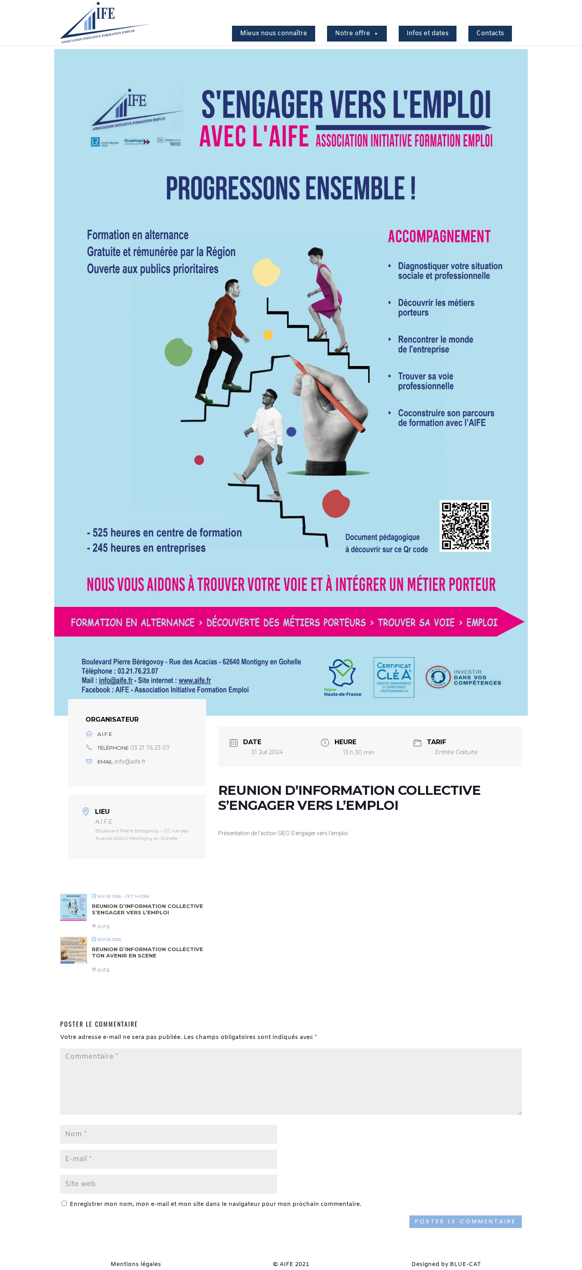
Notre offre (352, 33)
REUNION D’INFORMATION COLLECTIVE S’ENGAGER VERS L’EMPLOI (147, 909)
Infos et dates (428, 33)
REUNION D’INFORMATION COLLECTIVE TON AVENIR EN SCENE (147, 952)
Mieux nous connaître (273, 33)
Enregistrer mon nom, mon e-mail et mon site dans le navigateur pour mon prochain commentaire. (215, 1204)
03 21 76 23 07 (150, 747)
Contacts (490, 33)
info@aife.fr (130, 761)
